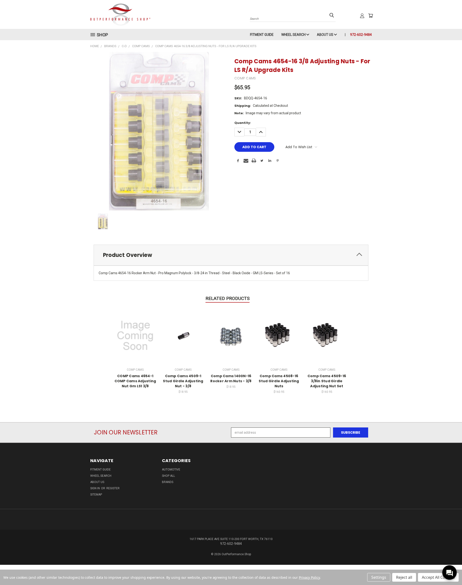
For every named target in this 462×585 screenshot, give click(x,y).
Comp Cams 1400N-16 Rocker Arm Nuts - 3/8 (230, 378)
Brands (167, 482)
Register (113, 488)
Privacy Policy (309, 577)
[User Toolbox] (362, 15)
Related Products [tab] (227, 298)
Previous (449, 570)
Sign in (95, 488)
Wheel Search (293, 35)
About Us (325, 35)
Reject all (404, 577)
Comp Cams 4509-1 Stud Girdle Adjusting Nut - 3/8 (183, 381)
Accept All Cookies (438, 577)
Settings (378, 577)
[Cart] (370, 15)
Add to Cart (183, 335)
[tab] (231, 255)
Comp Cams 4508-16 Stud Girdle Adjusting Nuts (279, 381)
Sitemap (96, 494)
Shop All (168, 475)
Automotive (171, 469)
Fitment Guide (262, 35)
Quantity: (242, 123)
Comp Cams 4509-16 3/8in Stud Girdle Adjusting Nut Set (327, 381)
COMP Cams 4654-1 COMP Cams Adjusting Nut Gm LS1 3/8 (135, 381)
